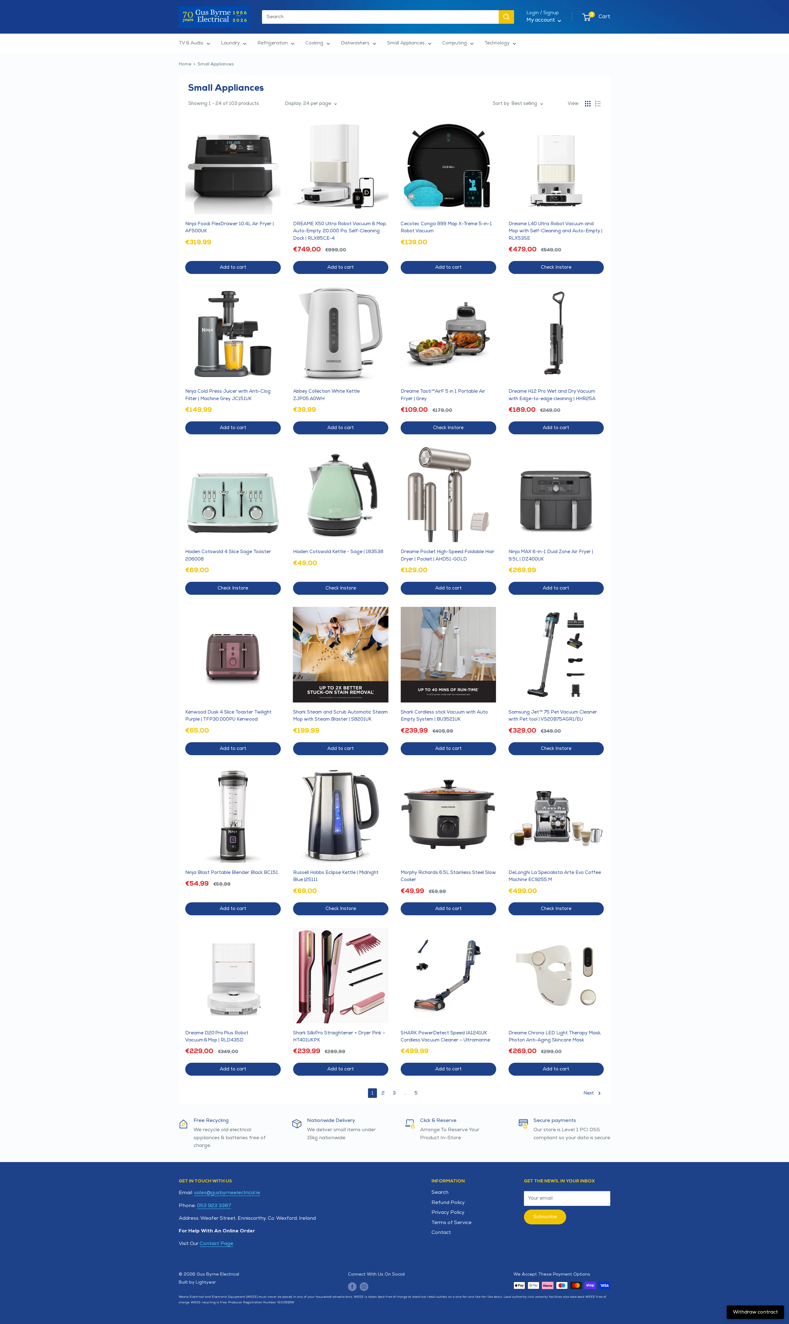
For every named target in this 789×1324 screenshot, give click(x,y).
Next (588, 1093)
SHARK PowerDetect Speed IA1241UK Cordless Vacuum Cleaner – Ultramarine (445, 1036)
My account (541, 20)
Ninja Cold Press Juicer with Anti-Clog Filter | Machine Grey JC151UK (228, 395)
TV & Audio (191, 43)
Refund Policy (448, 1203)
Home (185, 64)
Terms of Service (451, 1223)
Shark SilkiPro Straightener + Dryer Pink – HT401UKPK (339, 1036)
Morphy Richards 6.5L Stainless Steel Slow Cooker (448, 876)
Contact (441, 1232)
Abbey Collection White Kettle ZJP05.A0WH (326, 395)
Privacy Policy (447, 1212)
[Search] (506, 17)
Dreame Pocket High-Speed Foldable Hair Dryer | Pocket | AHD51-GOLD (447, 555)
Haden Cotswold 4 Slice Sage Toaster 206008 (228, 555)
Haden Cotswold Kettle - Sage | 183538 (338, 551)
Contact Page (216, 1244)
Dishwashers (355, 43)
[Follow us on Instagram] (364, 1286)
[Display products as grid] (588, 103)
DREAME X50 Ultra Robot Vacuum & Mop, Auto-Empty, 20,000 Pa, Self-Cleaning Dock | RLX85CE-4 (340, 231)
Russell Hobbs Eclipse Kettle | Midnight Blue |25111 (335, 876)
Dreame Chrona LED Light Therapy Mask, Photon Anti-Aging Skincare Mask (555, 1036)
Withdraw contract (755, 1312)
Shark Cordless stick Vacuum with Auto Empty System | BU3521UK (444, 716)
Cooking (314, 43)
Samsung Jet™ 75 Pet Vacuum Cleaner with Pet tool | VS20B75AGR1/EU (553, 716)
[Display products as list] (598, 103)
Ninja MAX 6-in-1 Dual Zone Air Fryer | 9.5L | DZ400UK (551, 555)
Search (439, 1192)
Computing (454, 43)
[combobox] (380, 17)
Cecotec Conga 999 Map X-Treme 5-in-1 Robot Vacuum (446, 227)
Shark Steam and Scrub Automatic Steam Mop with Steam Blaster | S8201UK (340, 716)
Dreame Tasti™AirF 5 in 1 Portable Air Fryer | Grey (443, 395)
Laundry (230, 43)
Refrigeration (272, 43)
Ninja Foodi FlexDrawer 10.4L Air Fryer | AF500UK (229, 227)
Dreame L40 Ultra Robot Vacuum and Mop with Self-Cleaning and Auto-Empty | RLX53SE (555, 231)
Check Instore (556, 267)
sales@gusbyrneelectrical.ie (227, 1193)
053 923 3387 (214, 1206)
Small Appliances (406, 43)
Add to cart (233, 267)
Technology (496, 43)
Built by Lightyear (197, 1282)
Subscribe (545, 1217)
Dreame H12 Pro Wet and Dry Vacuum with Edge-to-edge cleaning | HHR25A (552, 395)
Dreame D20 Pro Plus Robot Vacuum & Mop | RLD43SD (216, 1036)
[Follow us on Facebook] (352, 1286)
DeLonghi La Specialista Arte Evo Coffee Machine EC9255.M (555, 876)
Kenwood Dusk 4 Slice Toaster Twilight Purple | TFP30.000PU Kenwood (228, 716)
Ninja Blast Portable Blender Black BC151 (231, 872)
